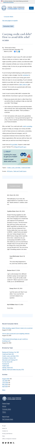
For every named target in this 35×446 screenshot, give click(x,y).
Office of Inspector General (9, 438)
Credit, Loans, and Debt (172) (10, 356)
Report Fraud (5, 416)
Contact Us (5, 431)
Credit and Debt (25, 167)
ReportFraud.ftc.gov (20, 147)
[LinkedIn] (8, 443)
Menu (31, 8)
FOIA (3, 436)
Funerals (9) (5, 364)
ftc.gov (4, 425)
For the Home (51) (7, 362)
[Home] (14, 10)
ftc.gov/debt (13, 144)
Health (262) (5, 365)
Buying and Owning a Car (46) (10, 352)
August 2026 (5, 379)
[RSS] (13, 443)
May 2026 (5, 384)
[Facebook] (3, 443)
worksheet (26, 75)
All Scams (10, 171)
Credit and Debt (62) (8, 354)
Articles (4, 406)
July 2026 (5, 380)
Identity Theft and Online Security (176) (13, 369)
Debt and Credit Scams (19, 171)
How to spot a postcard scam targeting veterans (15, 333)
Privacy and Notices (7, 433)
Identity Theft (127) (7, 367)
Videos (4, 412)
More (3, 390)
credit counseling (27, 126)
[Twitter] (6, 443)
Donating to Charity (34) (9, 358)
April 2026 (5, 386)
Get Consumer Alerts (7, 419)
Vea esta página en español (10, 20)
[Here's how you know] (14, 2)
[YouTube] (11, 443)
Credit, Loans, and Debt (13, 167)
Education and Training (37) (10, 360)
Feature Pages (6, 403)
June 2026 (5, 382)
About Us (4, 428)
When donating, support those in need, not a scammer (17, 328)
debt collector (23, 84)
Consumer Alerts (8, 16)
